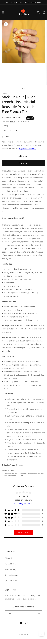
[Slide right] (29, 88)
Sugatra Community (27, 148)
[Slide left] (18, 88)
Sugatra (26, 634)
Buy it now (23, 163)
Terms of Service (11, 575)
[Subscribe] (39, 613)
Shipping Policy (11, 581)
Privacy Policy (10, 569)
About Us (9, 558)
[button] (3, 12)
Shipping (12, 121)
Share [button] (7, 136)
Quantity (5, 126)
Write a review (24, 532)
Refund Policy (10, 564)
